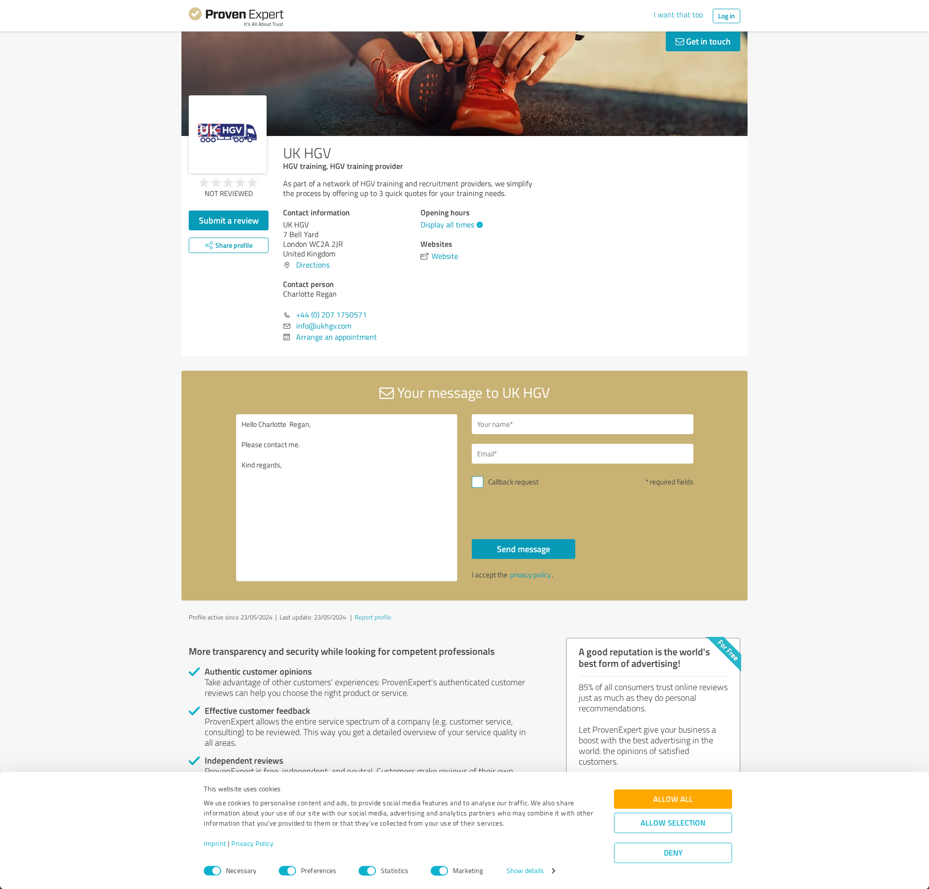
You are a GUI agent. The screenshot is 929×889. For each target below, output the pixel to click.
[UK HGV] (228, 134)
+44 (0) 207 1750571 (331, 314)
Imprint (215, 843)
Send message (523, 548)
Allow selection (673, 823)
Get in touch (707, 41)
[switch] (287, 870)
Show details (525, 870)
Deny (673, 853)
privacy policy (530, 575)
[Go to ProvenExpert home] (236, 18)
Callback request (513, 482)
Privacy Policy (252, 843)
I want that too (678, 14)
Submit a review (229, 220)
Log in (726, 15)
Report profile (373, 617)
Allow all (673, 799)
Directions (313, 264)
